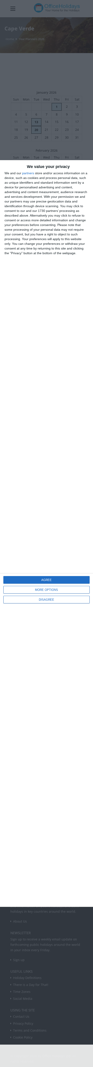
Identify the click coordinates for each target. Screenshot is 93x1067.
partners (28, 173)
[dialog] (46, 533)
